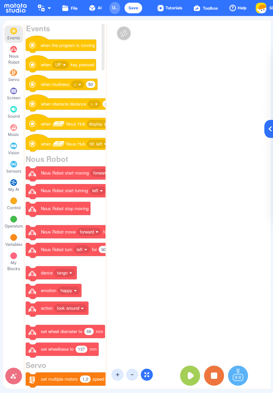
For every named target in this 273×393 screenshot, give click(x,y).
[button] (133, 8)
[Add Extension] (13, 376)
